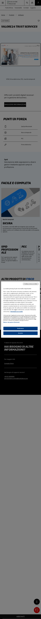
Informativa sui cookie (16, 311)
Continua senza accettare (31, 284)
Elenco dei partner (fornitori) (11, 322)
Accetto (20, 333)
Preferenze (20, 328)
